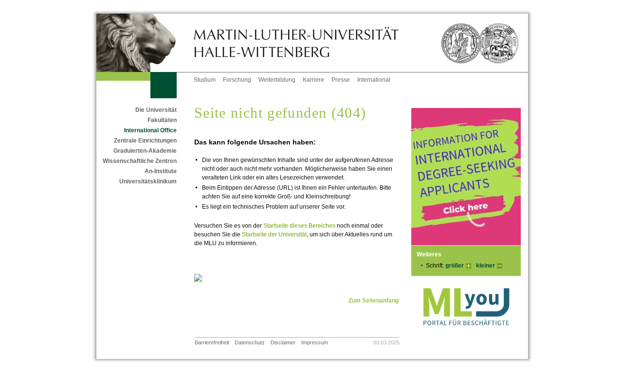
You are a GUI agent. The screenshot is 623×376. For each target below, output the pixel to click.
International (373, 79)
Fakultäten (162, 120)
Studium (205, 79)
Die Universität (156, 110)
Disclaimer (283, 342)
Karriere (313, 79)
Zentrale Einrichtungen (145, 140)
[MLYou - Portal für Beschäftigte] (466, 335)
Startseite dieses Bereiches (299, 225)
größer (454, 265)
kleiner (485, 265)
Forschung (237, 79)
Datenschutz (250, 342)
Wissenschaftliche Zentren (140, 161)
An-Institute (161, 171)
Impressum (314, 342)
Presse (340, 79)
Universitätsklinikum (148, 181)
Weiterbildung (276, 79)
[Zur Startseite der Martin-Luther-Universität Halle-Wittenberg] (145, 43)
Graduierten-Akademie (145, 150)
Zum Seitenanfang (373, 300)
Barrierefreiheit (212, 342)
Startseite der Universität (274, 234)
